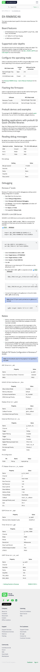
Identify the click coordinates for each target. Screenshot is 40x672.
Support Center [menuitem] (24, 630)
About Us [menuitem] (4, 611)
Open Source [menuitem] (23, 614)
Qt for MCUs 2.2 (6, 10)
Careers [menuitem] (4, 618)
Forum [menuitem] (3, 650)
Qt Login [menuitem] (22, 634)
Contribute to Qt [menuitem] (6, 648)
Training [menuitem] (4, 636)
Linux (5, 227)
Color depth (5, 52)
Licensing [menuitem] (22, 608)
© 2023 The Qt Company (8, 662)
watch (35, 113)
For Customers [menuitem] (24, 626)
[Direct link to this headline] (18, 28)
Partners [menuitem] (4, 634)
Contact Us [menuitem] (23, 636)
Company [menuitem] (4, 608)
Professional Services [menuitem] (8, 632)
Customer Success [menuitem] (25, 638)
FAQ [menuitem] (21, 616)
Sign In (36, 662)
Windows (11, 227)
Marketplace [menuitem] (5, 656)
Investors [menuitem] (4, 614)
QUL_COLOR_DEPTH (29, 51)
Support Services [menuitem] (6, 630)
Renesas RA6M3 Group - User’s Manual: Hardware (18, 81)
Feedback (29, 662)
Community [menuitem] (5, 645)
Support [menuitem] (4, 626)
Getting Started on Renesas (11, 584)
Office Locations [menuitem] (6, 620)
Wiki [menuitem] (3, 652)
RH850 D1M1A (32, 584)
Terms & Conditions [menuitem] (25, 611)
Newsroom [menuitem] (5, 616)
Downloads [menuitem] (23, 632)
